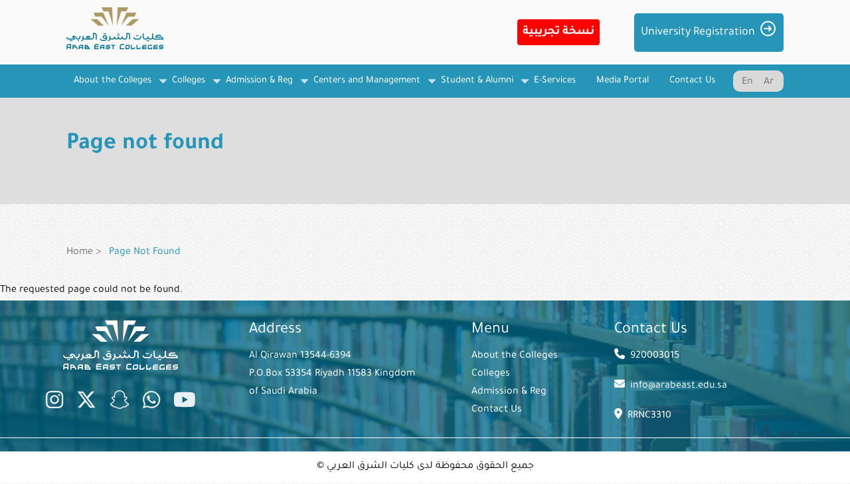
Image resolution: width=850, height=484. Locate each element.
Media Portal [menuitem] (622, 81)
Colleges (490, 374)
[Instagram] (54, 403)
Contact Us (496, 410)
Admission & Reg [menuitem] (255, 87)
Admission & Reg (509, 392)
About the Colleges (514, 356)
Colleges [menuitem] (185, 87)
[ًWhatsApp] (151, 403)
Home (79, 252)
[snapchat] (119, 403)
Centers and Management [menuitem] (363, 87)
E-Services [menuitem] (555, 81)
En (747, 82)
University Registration (698, 33)
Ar (769, 82)
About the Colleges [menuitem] (108, 87)
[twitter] (86, 403)
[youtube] (184, 403)
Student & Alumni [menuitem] (473, 87)
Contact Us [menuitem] (692, 81)
